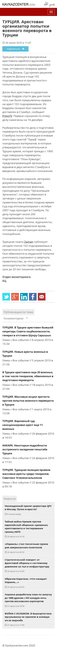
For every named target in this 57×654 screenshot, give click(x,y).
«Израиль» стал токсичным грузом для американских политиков (26, 547)
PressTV (7, 116)
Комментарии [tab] (16, 318)
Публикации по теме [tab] (18, 312)
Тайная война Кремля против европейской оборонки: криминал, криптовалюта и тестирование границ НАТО (26, 529)
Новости (10, 499)
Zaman (28, 242)
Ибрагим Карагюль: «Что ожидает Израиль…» (26, 582)
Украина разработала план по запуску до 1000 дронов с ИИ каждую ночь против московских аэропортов (28, 600)
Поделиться (14, 48)
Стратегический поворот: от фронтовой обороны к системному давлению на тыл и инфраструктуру (27, 565)
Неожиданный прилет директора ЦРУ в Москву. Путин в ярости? (28, 509)
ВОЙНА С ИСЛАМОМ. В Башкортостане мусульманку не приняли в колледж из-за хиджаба (28, 619)
